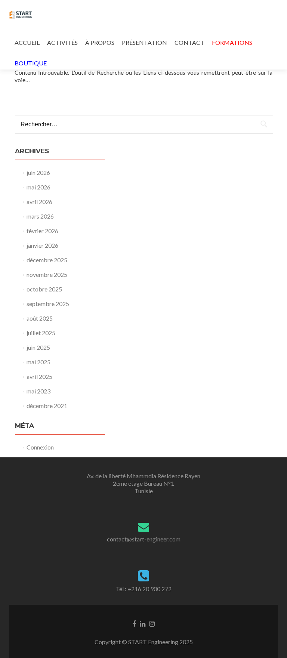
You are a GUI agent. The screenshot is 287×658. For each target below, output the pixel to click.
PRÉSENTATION (144, 42)
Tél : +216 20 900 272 (144, 588)
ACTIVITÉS (62, 42)
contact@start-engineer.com (143, 539)
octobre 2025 (44, 289)
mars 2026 (40, 216)
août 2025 (40, 318)
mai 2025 (38, 361)
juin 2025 (38, 347)
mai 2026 (38, 187)
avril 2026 (39, 201)
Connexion (40, 447)
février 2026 (42, 230)
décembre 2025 (47, 259)
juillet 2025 (41, 332)
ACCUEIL (27, 42)
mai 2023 (38, 391)
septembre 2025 (48, 303)
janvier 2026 (42, 245)
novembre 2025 (47, 274)
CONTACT (189, 42)
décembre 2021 (47, 405)
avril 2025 (39, 376)
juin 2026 (38, 172)
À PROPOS (99, 42)
